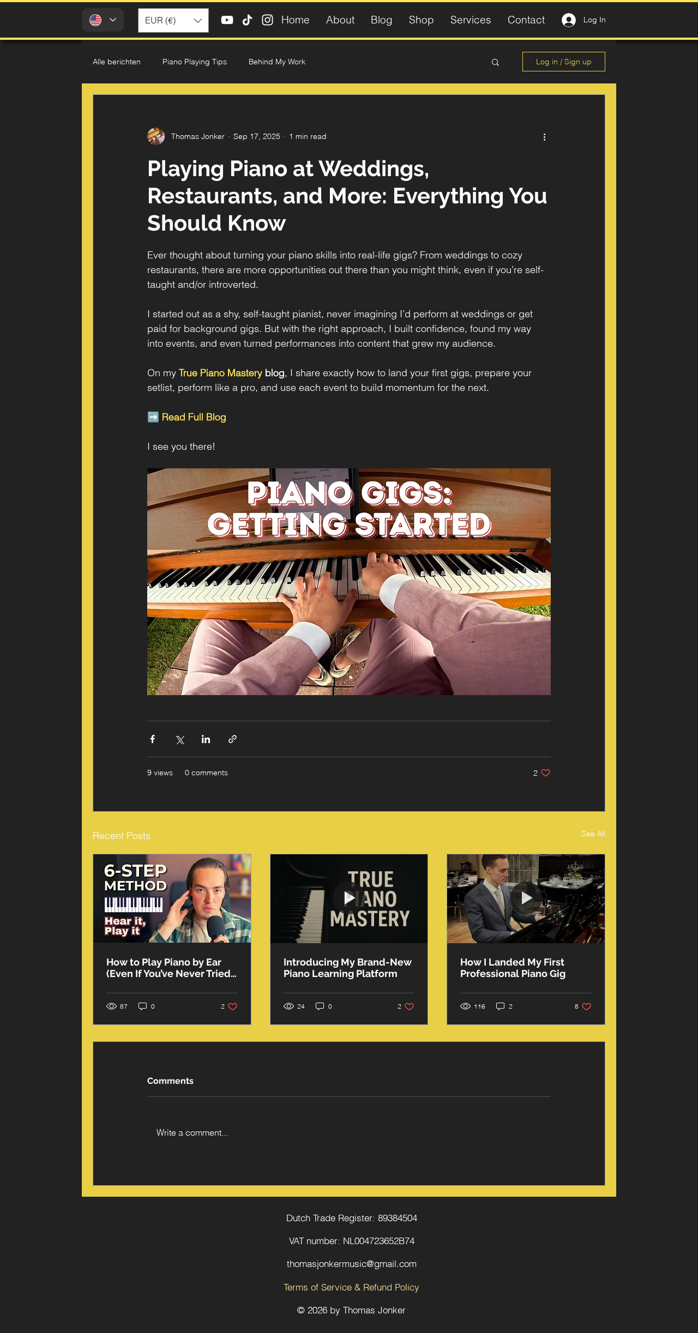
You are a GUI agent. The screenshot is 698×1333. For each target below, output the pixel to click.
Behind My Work (277, 62)
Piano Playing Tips (195, 62)
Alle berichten (117, 62)
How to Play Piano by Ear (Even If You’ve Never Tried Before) (168, 967)
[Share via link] (232, 739)
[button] (173, 20)
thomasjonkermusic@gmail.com (352, 1263)
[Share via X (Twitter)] (179, 739)
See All (593, 834)
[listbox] (173, 20)
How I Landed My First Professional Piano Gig (512, 967)
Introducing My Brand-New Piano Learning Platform (348, 967)
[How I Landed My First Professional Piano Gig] (526, 898)
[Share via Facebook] (152, 739)
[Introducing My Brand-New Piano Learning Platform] (349, 898)
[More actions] (544, 136)
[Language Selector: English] (103, 20)
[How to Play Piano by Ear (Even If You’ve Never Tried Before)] (172, 898)
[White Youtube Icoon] (227, 20)
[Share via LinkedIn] (206, 739)
